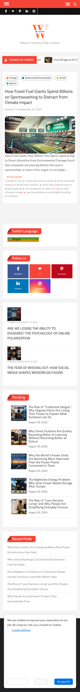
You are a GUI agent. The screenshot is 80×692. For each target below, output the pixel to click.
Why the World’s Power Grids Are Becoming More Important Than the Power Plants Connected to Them (49, 460)
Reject (41, 681)
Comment (12, 196)
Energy (13, 77)
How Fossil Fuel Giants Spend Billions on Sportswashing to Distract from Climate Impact (39, 96)
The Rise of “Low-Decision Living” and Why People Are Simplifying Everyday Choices (48, 503)
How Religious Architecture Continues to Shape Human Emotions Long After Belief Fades (36, 574)
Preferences (17, 681)
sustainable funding (58, 192)
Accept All (63, 681)
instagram (40, 288)
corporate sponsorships (39, 180)
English (16, 239)
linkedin (18, 288)
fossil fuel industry (28, 184)
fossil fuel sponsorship (55, 184)
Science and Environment (38, 77)
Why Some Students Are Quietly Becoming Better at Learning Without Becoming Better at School (50, 436)
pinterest (62, 274)
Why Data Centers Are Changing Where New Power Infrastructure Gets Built (38, 549)
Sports (13, 83)
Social (62, 77)
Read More (14, 176)
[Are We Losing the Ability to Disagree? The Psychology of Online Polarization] (14, 313)
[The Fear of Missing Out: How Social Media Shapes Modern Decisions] (14, 353)
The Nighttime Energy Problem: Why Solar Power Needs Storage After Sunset (50, 483)
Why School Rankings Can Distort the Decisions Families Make (36, 562)
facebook (18, 274)
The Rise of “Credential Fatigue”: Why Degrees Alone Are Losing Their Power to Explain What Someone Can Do (50, 412)
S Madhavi (12, 322)
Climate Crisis (13, 180)
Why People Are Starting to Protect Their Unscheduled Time (32, 599)
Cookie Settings (21, 630)
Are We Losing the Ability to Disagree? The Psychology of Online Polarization (38, 333)
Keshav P (10, 109)
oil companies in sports (39, 188)
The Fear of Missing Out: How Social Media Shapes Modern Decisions (38, 370)
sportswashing (35, 192)
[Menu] (6, 4)
